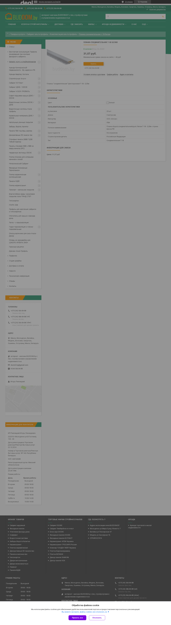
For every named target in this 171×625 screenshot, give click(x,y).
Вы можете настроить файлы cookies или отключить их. (85, 612)
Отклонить (97, 618)
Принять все (77, 618)
